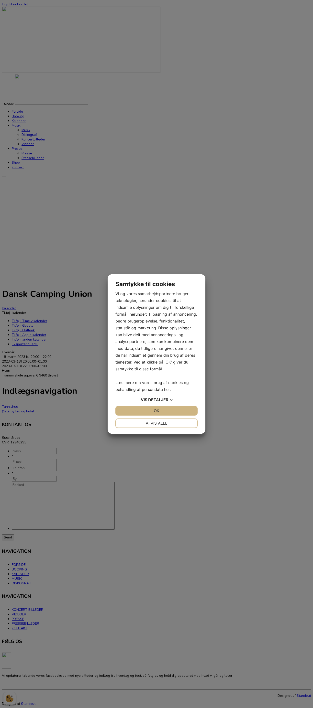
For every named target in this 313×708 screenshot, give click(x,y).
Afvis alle (157, 423)
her (167, 389)
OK (156, 410)
